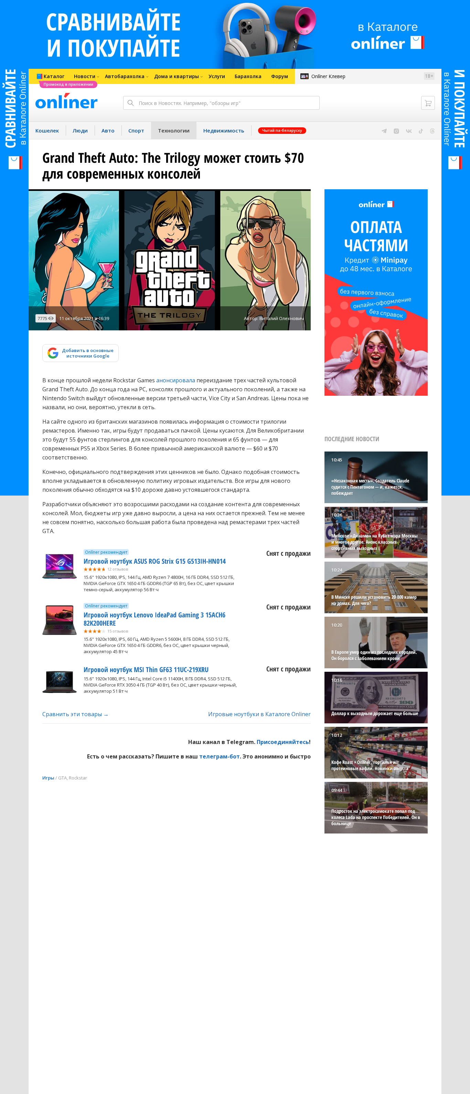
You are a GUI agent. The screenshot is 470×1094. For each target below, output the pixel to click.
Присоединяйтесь (283, 742)
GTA (62, 778)
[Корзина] (428, 103)
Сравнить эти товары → (75, 714)
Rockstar (78, 778)
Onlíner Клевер (328, 76)
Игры (48, 778)
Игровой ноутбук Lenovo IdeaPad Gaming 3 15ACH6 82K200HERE (154, 619)
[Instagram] (396, 130)
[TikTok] (421, 130)
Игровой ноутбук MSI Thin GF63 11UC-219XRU (146, 669)
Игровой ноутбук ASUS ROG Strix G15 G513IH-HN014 (155, 561)
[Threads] (432, 130)
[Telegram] (384, 130)
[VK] (409, 130)
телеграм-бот (219, 756)
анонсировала (175, 380)
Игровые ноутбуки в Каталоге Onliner (259, 714)
